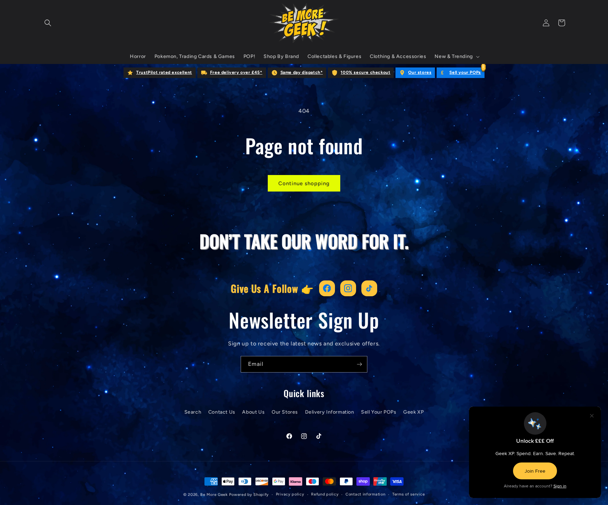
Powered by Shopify (249, 494)
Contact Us (221, 412)
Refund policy (324, 494)
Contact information (365, 494)
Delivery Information (329, 412)
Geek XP (413, 412)
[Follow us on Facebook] (327, 288)
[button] (48, 23)
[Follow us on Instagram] (348, 288)
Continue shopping (304, 183)
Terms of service (408, 494)
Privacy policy (290, 494)
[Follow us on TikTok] (369, 288)
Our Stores (285, 412)
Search (193, 412)
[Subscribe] (359, 364)
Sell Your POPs (378, 412)
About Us (253, 412)
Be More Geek (214, 494)
